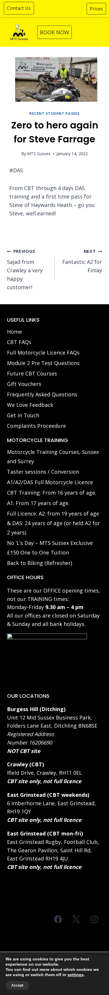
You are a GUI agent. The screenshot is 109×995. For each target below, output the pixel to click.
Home (14, 331)
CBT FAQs (19, 342)
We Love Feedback (30, 404)
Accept (17, 985)
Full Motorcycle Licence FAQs (43, 352)
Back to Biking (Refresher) (39, 562)
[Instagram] (94, 919)
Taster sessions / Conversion (43, 471)
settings (75, 974)
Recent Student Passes (54, 113)
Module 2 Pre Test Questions (43, 362)
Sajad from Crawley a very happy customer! (25, 269)
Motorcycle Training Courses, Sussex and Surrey (53, 456)
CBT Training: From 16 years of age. (51, 492)
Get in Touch (23, 415)
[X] (76, 919)
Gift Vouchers (24, 383)
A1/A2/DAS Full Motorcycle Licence (50, 482)
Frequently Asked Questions (42, 394)
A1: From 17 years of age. (38, 503)
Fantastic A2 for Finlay (82, 261)
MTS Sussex (39, 153)
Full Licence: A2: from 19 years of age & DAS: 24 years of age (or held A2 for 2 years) (53, 523)
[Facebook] (58, 919)
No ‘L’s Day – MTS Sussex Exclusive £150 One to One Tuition (50, 547)
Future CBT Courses (32, 373)
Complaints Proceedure (36, 425)
